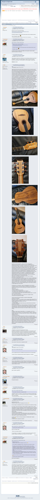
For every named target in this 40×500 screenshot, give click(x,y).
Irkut (4, 326)
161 (13, 22)
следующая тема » (35, 21)
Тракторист (5, 39)
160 (12, 22)
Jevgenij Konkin (6, 398)
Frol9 (4, 338)
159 (11, 22)
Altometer (5, 27)
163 (15, 22)
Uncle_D (4, 345)
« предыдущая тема (30, 21)
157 (9, 22)
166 (19, 22)
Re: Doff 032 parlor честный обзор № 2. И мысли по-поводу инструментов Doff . (18, 65)
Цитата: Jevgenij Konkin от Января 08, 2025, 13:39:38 (18, 440)
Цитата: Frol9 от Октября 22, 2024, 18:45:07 (17, 390)
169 (22, 22)
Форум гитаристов (7, 1)
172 (25, 22)
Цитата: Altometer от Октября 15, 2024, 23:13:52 (18, 42)
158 (10, 22)
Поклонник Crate (6, 376)
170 (23, 22)
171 (24, 22)
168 (21, 22)
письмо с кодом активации (9, 5)
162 (14, 22)
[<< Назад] (6, 22)
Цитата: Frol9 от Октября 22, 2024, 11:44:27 (17, 349)
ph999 (4, 54)
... (8, 22)
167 (20, 22)
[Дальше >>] (28, 22)
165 (18, 22)
